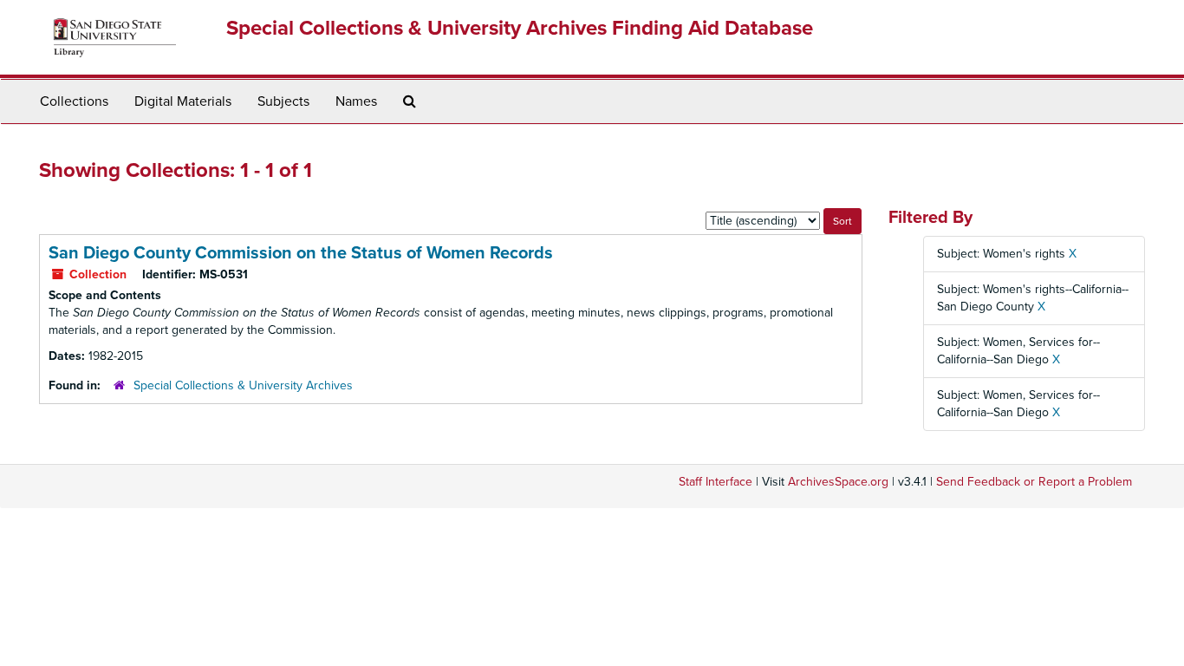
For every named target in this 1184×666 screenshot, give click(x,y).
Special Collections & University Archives (243, 385)
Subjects (283, 101)
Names (356, 101)
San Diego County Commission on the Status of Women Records (301, 253)
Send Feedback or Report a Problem (1034, 481)
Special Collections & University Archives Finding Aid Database (519, 28)
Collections (74, 101)
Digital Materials (182, 101)
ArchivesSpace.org (838, 481)
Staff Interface (715, 481)
